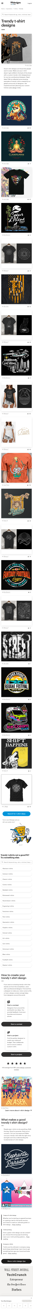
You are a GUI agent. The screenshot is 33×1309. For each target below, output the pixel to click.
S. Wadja (6, 806)
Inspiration (9, 8)
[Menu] (2, 3)
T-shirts (16, 8)
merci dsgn (29, 65)
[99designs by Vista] (15, 3)
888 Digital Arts (6, 1208)
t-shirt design (12, 87)
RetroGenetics (7, 235)
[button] (31, 1298)
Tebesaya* (6, 270)
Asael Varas (6, 485)
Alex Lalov (6, 306)
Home (3, 8)
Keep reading (16, 1224)
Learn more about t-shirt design (17, 1110)
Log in (30, 3)
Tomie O (6, 520)
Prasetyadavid (6, 1175)
